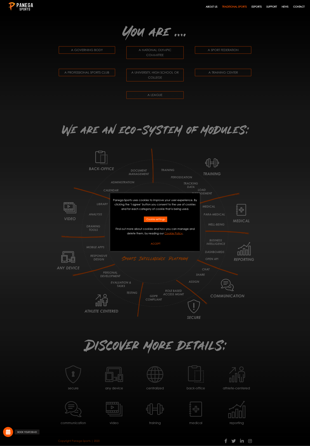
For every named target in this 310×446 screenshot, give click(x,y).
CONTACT (299, 6)
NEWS (285, 6)
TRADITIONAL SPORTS (234, 6)
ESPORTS (257, 6)
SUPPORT (271, 6)
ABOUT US (211, 6)
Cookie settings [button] (155, 219)
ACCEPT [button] (155, 243)
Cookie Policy (173, 233)
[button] (8, 432)
